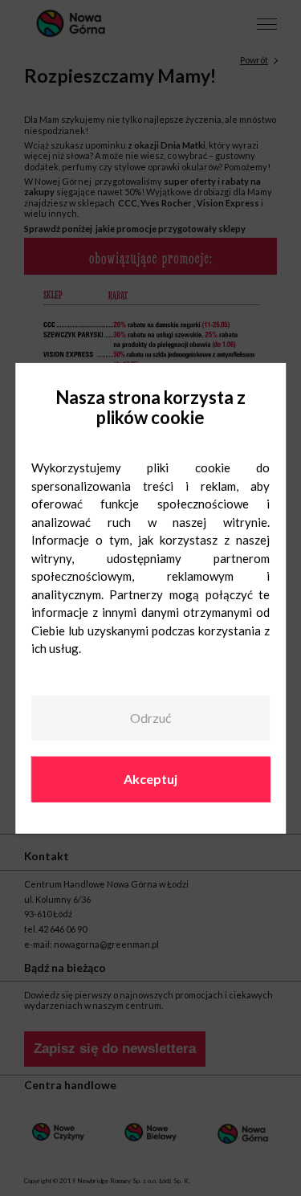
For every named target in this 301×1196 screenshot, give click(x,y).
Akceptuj (150, 778)
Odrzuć (150, 717)
